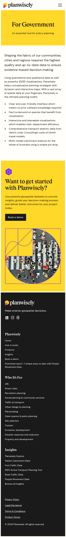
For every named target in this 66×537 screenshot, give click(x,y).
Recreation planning (15, 393)
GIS (6, 383)
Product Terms (12, 517)
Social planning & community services (24, 397)
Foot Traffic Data (13, 465)
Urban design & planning (17, 406)
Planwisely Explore (14, 456)
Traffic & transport (14, 402)
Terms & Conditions (15, 511)
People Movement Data (17, 479)
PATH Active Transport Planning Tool (23, 470)
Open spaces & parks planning (21, 416)
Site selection (12, 420)
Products (9, 349)
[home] (18, 5)
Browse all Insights (14, 483)
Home (8, 340)
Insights (9, 354)
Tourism (9, 425)
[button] (59, 5)
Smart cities (11, 388)
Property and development (19, 439)
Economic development (17, 430)
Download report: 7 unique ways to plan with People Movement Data (32, 365)
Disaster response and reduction (22, 434)
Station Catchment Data (17, 460)
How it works (11, 345)
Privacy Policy (12, 499)
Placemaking (11, 411)
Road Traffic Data (14, 474)
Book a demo (12, 359)
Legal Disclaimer (13, 505)
